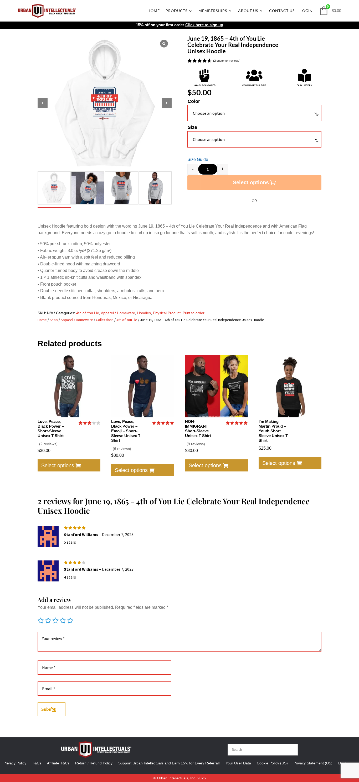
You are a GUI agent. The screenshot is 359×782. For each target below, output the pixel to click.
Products (176, 10)
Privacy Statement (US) (313, 763)
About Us (248, 10)
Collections (105, 319)
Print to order (193, 313)
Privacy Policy (14, 763)
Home (153, 10)
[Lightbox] (164, 44)
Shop (54, 319)
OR (254, 201)
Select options (251, 182)
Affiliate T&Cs (58, 763)
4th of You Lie (87, 313)
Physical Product (167, 313)
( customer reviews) (226, 60)
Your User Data (238, 763)
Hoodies (144, 313)
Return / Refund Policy (93, 763)
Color (194, 101)
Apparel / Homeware (118, 313)
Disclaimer (347, 763)
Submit (48, 709)
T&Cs (36, 763)
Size (192, 127)
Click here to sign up (204, 25)
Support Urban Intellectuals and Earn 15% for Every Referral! (169, 763)
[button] (167, 103)
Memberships (212, 10)
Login (306, 10)
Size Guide (197, 159)
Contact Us (282, 10)
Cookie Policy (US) (272, 763)
